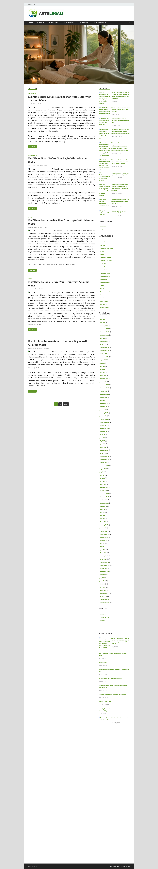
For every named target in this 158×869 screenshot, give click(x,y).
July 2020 (102, 434)
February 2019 (104, 487)
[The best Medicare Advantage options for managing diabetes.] (104, 173)
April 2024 (102, 372)
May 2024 (102, 369)
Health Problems (105, 282)
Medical (102, 288)
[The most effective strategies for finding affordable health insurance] (104, 200)
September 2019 (104, 466)
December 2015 (104, 599)
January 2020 (103, 453)
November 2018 (104, 497)
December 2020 (104, 419)
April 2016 (102, 587)
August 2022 (103, 406)
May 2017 (102, 546)
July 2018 (102, 509)
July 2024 (102, 363)
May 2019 (102, 478)
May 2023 (102, 400)
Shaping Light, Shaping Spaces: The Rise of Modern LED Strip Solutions (120, 109)
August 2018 (103, 506)
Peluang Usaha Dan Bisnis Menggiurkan (110, 678)
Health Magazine (105, 276)
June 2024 (102, 366)
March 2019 (103, 484)
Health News (103, 279)
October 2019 (103, 462)
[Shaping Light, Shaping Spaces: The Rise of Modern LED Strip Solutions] (104, 108)
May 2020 (102, 441)
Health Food (103, 270)
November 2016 (104, 565)
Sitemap (102, 620)
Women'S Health (32, 155)
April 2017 (102, 550)
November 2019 (104, 459)
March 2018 (103, 522)
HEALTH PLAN (40, 22)
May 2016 (102, 584)
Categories (103, 227)
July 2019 (102, 472)
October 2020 (103, 425)
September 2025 (104, 335)
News (101, 295)
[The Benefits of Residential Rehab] (104, 718)
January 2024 (103, 382)
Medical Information (106, 292)
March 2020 (103, 447)
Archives (102, 230)
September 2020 (104, 428)
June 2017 (102, 543)
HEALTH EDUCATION (68, 22)
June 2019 (102, 475)
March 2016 (103, 590)
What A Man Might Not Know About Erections (112, 694)
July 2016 (102, 578)
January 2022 (103, 410)
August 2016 (103, 574)
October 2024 (103, 354)
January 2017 (103, 559)
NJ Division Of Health (105, 702)
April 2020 (102, 444)
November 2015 (104, 602)
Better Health (104, 242)
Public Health (104, 301)
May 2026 (102, 319)
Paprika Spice (103, 662)
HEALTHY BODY (53, 22)
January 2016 (103, 596)
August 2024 (103, 360)
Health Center (32, 93)
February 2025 (104, 341)
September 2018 (104, 503)
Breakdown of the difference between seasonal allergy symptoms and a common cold (120, 131)
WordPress (120, 866)
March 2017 (103, 553)
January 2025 (103, 344)
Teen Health (103, 304)
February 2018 (104, 525)
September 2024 (104, 357)
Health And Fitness (105, 257)
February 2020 (104, 450)
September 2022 (104, 403)
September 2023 (104, 394)
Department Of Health (106, 248)
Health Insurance (105, 273)
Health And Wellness (106, 260)
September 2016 (104, 571)
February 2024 (104, 378)
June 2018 (102, 512)
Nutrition (102, 298)
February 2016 (104, 593)
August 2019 (103, 469)
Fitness (102, 251)
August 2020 (103, 431)
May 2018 (102, 515)
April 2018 (102, 518)
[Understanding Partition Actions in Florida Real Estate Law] (104, 119)
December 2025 (104, 329)
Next (65, 404)
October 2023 (103, 391)
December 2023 (104, 385)
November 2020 (104, 422)
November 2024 (104, 350)
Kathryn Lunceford (43, 104)
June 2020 (102, 438)
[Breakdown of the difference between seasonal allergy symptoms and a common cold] (104, 130)
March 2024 (103, 375)
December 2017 (104, 531)
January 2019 (103, 490)
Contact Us (103, 614)
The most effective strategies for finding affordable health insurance (120, 201)
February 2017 (104, 556)
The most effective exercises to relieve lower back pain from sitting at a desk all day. (120, 161)
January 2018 (103, 528)
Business (102, 245)
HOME (31, 22)
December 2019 (104, 456)
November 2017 (104, 534)
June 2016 (102, 581)
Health (102, 254)
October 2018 (103, 500)
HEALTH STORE (83, 22)
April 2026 (102, 322)
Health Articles (104, 264)
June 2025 (102, 338)
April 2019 (102, 481)
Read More (31, 146)
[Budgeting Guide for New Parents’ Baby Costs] (104, 211)
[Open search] (129, 23)
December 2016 (104, 562)
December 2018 (104, 494)
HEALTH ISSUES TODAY (99, 22)
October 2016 (103, 568)
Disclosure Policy (105, 617)
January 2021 (103, 416)
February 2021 (104, 413)
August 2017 (103, 540)
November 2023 (104, 388)
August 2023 (103, 397)
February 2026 (104, 326)
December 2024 (104, 347)
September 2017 (104, 537)
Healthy (30, 217)
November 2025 (104, 332)
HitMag (128, 866)
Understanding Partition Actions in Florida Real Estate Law (120, 120)
